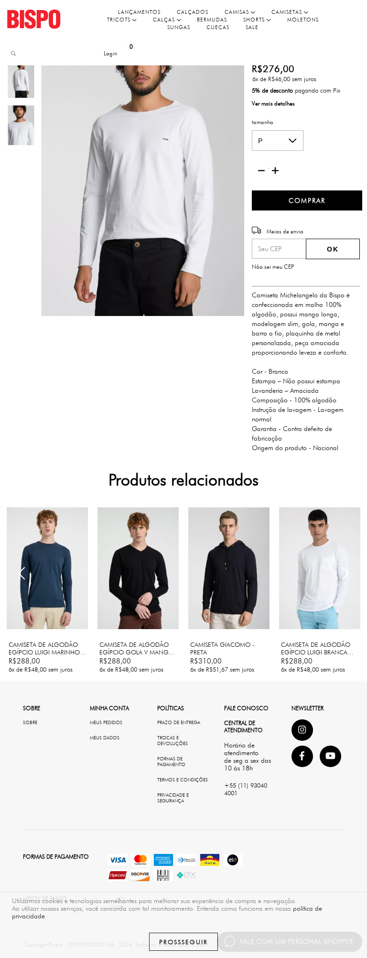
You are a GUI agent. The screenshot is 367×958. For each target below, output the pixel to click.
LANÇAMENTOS (139, 12)
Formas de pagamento (171, 761)
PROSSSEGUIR (183, 942)
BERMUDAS (212, 19)
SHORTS (255, 19)
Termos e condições (182, 779)
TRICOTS (119, 19)
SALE (252, 27)
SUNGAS (178, 27)
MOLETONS (303, 19)
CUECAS (217, 27)
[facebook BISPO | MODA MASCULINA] (302, 756)
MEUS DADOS (104, 737)
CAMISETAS (287, 12)
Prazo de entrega (178, 722)
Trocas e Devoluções (172, 740)
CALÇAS (165, 19)
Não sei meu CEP (273, 266)
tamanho (262, 122)
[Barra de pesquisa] (12, 53)
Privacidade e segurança (173, 797)
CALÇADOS (192, 12)
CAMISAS (238, 12)
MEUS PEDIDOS (106, 722)
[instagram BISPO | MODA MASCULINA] (302, 730)
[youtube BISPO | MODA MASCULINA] (330, 756)
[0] (124, 53)
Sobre (30, 722)
